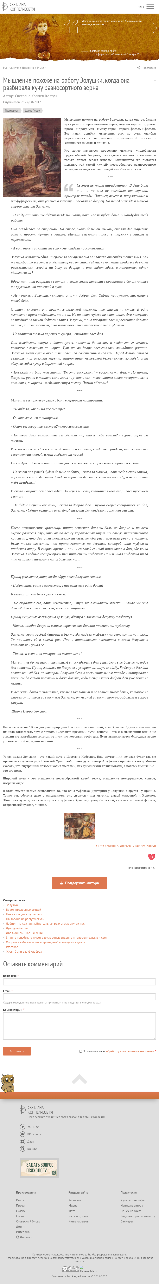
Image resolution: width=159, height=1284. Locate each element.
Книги (20, 1200)
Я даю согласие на (118, 1051)
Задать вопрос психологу (138, 1216)
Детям (20, 1226)
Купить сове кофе (132, 1200)
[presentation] (154, 28)
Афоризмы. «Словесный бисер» (116, 54)
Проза (20, 1205)
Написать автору (132, 1205)
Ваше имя (9, 976)
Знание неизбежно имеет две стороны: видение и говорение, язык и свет (56, 937)
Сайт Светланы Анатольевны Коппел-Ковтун (126, 846)
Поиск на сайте (131, 1211)
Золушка (12, 905)
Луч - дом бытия (17, 928)
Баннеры (127, 1221)
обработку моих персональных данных (130, 1051)
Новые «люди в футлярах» (24, 914)
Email (6, 991)
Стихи (20, 1216)
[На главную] (5, 6)
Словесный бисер (28, 1221)
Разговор (12, 947)
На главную (11, 67)
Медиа (73, 1205)
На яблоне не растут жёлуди (25, 919)
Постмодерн (11, 110)
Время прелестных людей (23, 909)
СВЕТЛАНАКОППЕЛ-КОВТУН (23, 7)
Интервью (23, 1232)
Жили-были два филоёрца (24, 951)
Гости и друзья (78, 1216)
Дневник (28, 67)
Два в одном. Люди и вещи (24, 933)
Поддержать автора (81, 882)
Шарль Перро (32, 110)
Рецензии (74, 1200)
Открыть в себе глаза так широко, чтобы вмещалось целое (45, 942)
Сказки (21, 1211)
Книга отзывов (78, 1221)
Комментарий (12, 1010)
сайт (120, 1258)
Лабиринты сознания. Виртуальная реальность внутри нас (45, 923)
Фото (71, 1211)
